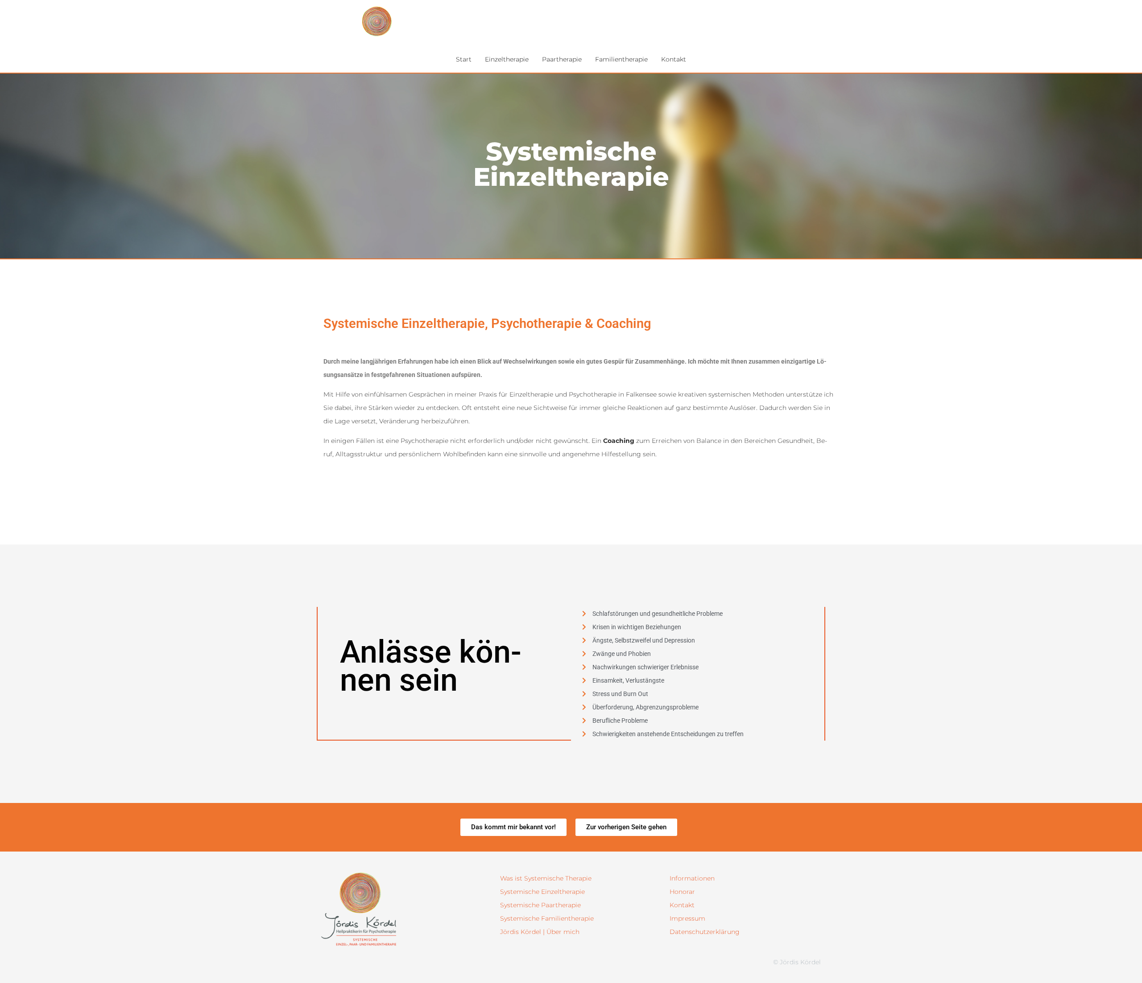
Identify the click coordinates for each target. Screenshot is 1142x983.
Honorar (682, 892)
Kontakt (682, 905)
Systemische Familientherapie (547, 918)
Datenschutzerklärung (705, 932)
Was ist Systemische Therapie (546, 878)
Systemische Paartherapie (540, 905)
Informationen (692, 878)
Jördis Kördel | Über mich (539, 932)
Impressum (687, 918)
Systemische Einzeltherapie (542, 892)
